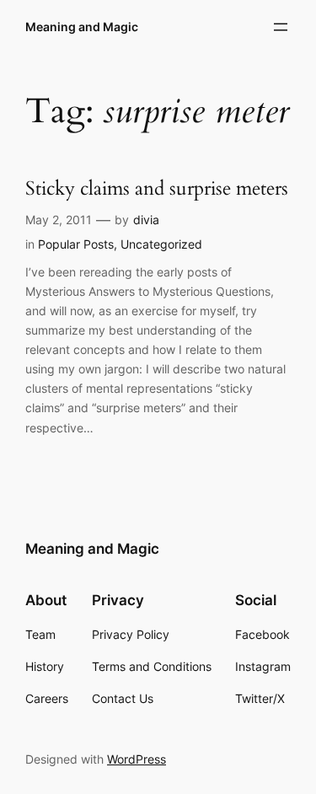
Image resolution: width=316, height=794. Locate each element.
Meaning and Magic (81, 26)
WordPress (136, 759)
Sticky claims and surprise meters (156, 189)
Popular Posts (76, 244)
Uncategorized (161, 244)
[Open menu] (280, 27)
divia (146, 219)
